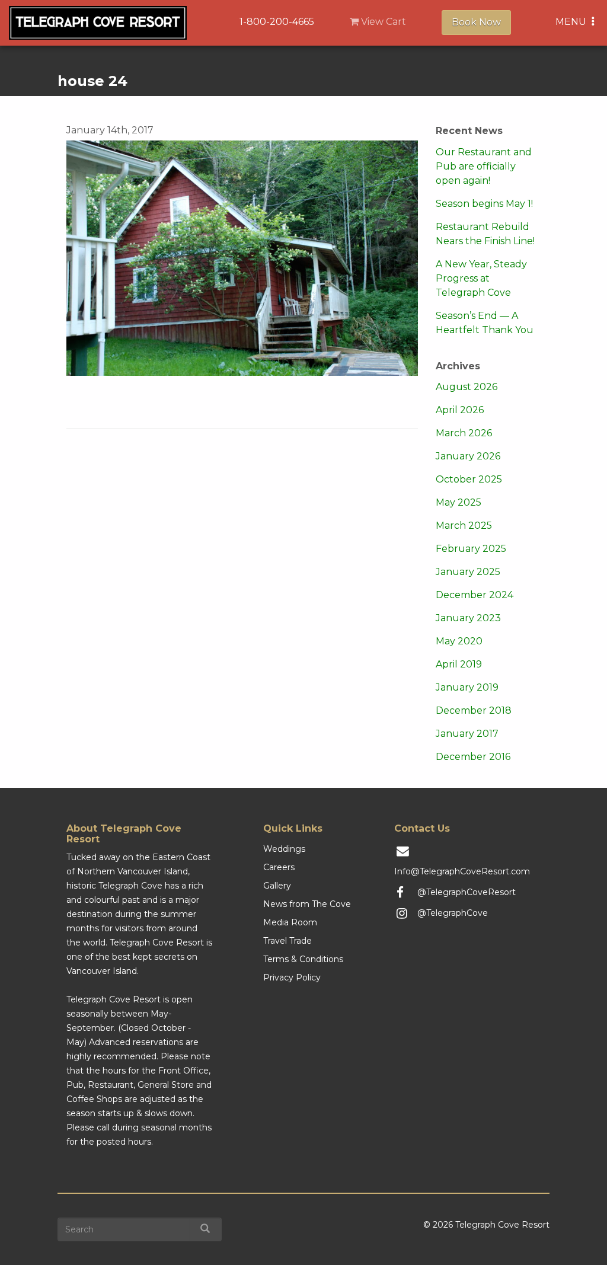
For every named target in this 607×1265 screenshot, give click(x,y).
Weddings (284, 849)
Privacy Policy (292, 977)
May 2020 (459, 641)
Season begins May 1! (484, 203)
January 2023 (468, 618)
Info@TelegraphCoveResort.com (462, 871)
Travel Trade (287, 940)
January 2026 (468, 456)
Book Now (476, 22)
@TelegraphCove (452, 913)
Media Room (290, 922)
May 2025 (458, 502)
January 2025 (468, 571)
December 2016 (473, 756)
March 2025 (464, 525)
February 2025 (471, 548)
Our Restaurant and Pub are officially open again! (484, 166)
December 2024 (474, 594)
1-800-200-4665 (276, 21)
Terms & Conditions (303, 959)
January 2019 (467, 687)
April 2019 (459, 664)
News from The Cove (307, 904)
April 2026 (460, 410)
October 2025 (469, 479)
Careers (279, 867)
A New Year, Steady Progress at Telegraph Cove (481, 278)
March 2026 (464, 433)
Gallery (277, 885)
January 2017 (467, 733)
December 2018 (474, 710)
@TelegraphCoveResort (466, 892)
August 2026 (466, 386)
